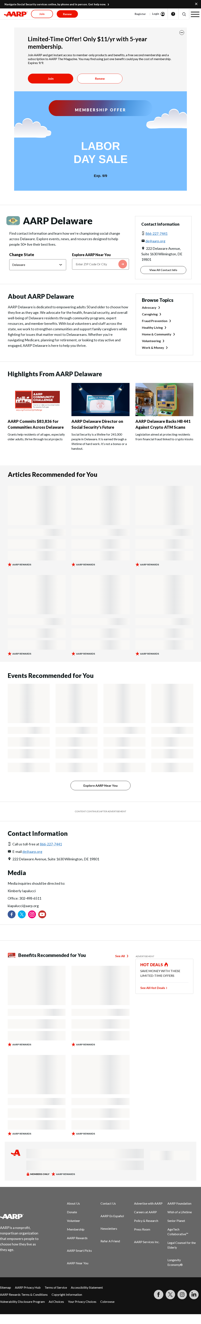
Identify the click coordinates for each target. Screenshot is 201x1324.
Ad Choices (56, 1301)
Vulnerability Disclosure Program (22, 1301)
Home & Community (156, 334)
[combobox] (100, 264)
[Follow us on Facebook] (12, 914)
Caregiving (150, 314)
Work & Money (153, 347)
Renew (100, 78)
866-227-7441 (156, 233)
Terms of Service (56, 1287)
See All (120, 956)
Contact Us (108, 1203)
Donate (72, 1212)
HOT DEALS (151, 964)
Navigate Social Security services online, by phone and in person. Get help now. (55, 4)
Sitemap (5, 1287)
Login (155, 13)
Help (173, 14)
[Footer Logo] (21, 1216)
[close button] (182, 32)
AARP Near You (77, 1263)
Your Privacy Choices (82, 1301)
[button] (184, 14)
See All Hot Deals (152, 988)
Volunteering (151, 341)
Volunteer (73, 1220)
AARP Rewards (77, 1238)
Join (51, 78)
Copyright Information (67, 1294)
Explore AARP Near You (91, 255)
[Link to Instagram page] (32, 914)
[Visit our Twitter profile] (22, 914)
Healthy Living (152, 327)
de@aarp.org (155, 241)
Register (140, 14)
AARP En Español (112, 1216)
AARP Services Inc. (146, 1242)
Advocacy (149, 307)
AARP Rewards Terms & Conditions (24, 1294)
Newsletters (108, 1228)
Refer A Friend (110, 1241)
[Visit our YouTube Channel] (42, 914)
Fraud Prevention (154, 321)
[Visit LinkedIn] (194, 1294)
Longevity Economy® (175, 1262)
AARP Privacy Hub (28, 1287)
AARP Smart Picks (79, 1250)
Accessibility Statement (87, 1287)
